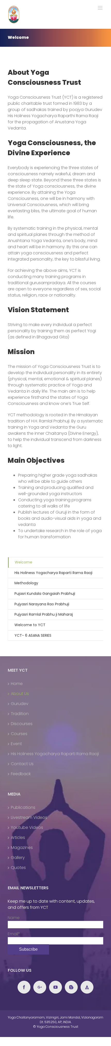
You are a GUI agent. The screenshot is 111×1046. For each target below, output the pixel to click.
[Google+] (39, 987)
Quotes (18, 868)
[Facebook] (24, 987)
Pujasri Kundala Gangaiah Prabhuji (44, 593)
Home (17, 684)
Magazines (22, 847)
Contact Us (22, 764)
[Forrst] (87, 987)
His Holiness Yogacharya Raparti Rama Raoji (53, 572)
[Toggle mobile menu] (100, 8)
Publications (23, 807)
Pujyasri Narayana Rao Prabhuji (41, 604)
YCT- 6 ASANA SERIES (32, 635)
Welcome (23, 562)
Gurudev (19, 704)
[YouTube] (55, 987)
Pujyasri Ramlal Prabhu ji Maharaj (43, 614)
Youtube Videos (27, 827)
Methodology (26, 583)
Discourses (22, 724)
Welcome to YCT (29, 624)
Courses (19, 734)
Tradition (20, 714)
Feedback (21, 774)
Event (16, 744)
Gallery (18, 857)
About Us (20, 694)
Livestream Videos (29, 817)
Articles (18, 837)
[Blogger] (71, 987)
